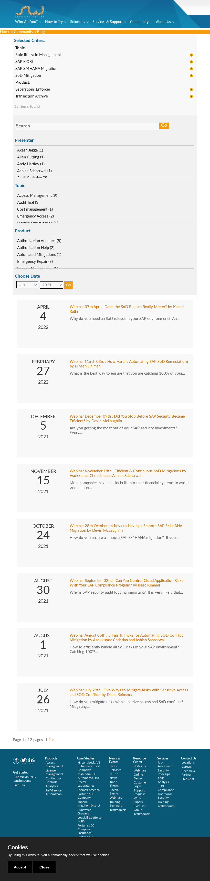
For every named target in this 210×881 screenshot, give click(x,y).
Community (139, 22)
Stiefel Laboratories (86, 783)
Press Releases (115, 768)
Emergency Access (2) (35, 216)
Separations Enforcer (32, 89)
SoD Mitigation (28, 76)
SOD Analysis (163, 780)
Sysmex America (89, 789)
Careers (187, 766)
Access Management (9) (37, 196)
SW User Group (139, 807)
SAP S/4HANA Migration (36, 69)
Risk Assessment (25, 776)
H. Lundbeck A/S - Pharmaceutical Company (89, 766)
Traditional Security (165, 795)
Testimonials (118, 809)
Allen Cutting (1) (31, 157)
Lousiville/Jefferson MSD (90, 819)
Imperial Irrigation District (89, 803)
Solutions (77, 22)
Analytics (52, 786)
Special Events (114, 791)
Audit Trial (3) (28, 202)
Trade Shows (114, 783)
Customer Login (140, 784)
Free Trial (20, 785)
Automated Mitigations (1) (39, 255)
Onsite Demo (23, 780)
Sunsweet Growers (84, 811)
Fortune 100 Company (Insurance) (86, 829)
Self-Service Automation (54, 792)
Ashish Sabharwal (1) (34, 171)
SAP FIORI (24, 62)
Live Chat (188, 778)
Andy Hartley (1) (31, 164)
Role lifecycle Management (38, 55)
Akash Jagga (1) (30, 150)
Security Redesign (164, 772)
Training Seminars (116, 803)
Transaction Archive (31, 96)
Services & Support (107, 22)
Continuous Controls (53, 780)
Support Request (139, 792)
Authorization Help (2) (35, 248)
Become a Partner (188, 772)
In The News (114, 776)
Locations (188, 762)
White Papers (138, 800)
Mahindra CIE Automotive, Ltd (88, 776)
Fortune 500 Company (86, 795)
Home (5, 32)
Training (163, 801)
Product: (22, 82)
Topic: (20, 48)
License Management (54, 772)
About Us (163, 22)
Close (44, 867)
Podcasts (140, 766)
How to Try (54, 22)
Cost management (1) (35, 209)
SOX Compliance (166, 788)
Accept (20, 867)
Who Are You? (26, 22)
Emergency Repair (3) (35, 262)
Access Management (54, 764)
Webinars (116, 797)
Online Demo (138, 776)
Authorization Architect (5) (39, 241)
